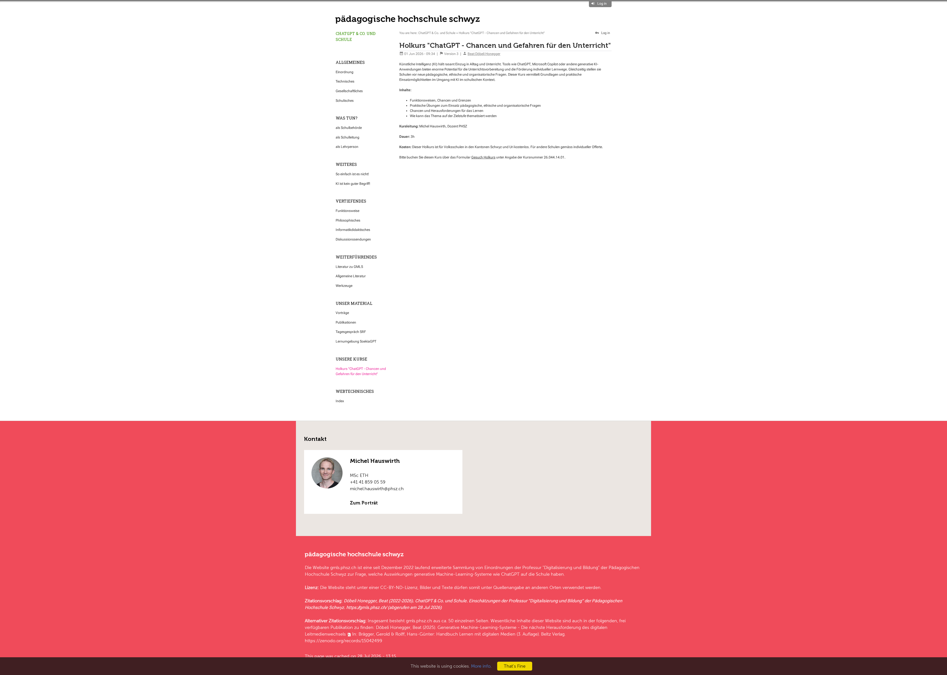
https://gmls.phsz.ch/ (366, 607)
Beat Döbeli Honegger (484, 54)
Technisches (345, 81)
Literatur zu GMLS (349, 267)
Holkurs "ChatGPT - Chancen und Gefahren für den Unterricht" (361, 371)
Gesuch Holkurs (483, 157)
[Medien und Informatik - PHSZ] (407, 19)
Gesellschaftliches (349, 91)
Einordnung (344, 72)
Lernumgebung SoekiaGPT (356, 341)
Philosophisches (348, 220)
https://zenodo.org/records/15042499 (343, 640)
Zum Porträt (364, 503)
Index (340, 401)
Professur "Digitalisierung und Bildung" (561, 567)
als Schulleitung (347, 137)
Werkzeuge (344, 286)
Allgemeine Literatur (351, 276)
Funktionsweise (347, 211)
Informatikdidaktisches (353, 230)
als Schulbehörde (349, 128)
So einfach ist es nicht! (352, 174)
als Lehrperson (347, 147)
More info (481, 666)
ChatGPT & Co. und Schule (356, 36)
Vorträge (342, 313)
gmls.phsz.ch (343, 567)
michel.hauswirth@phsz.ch (377, 488)
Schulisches (345, 101)
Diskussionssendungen (353, 239)
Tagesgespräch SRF (351, 332)
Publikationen (346, 322)
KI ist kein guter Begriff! (353, 184)
